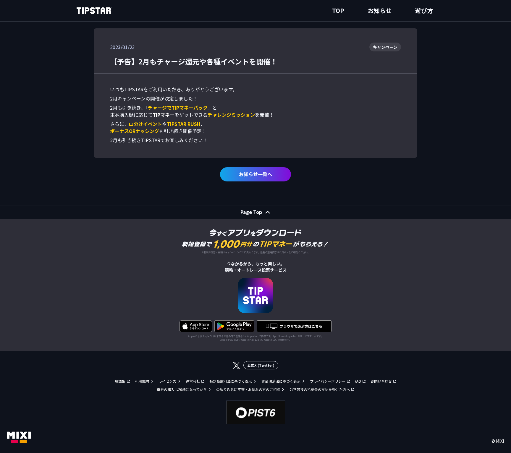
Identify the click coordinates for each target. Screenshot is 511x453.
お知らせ (380, 10)
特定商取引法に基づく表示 (230, 381)
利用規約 (142, 381)
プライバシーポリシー (327, 381)
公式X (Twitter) (260, 365)
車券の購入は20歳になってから (182, 389)
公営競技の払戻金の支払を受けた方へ (320, 389)
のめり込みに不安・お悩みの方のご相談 (248, 389)
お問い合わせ (381, 381)
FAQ (358, 381)
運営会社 (193, 381)
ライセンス (167, 381)
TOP (338, 10)
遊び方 (424, 10)
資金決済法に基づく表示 (280, 381)
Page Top (251, 211)
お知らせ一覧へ (255, 174)
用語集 (120, 381)
